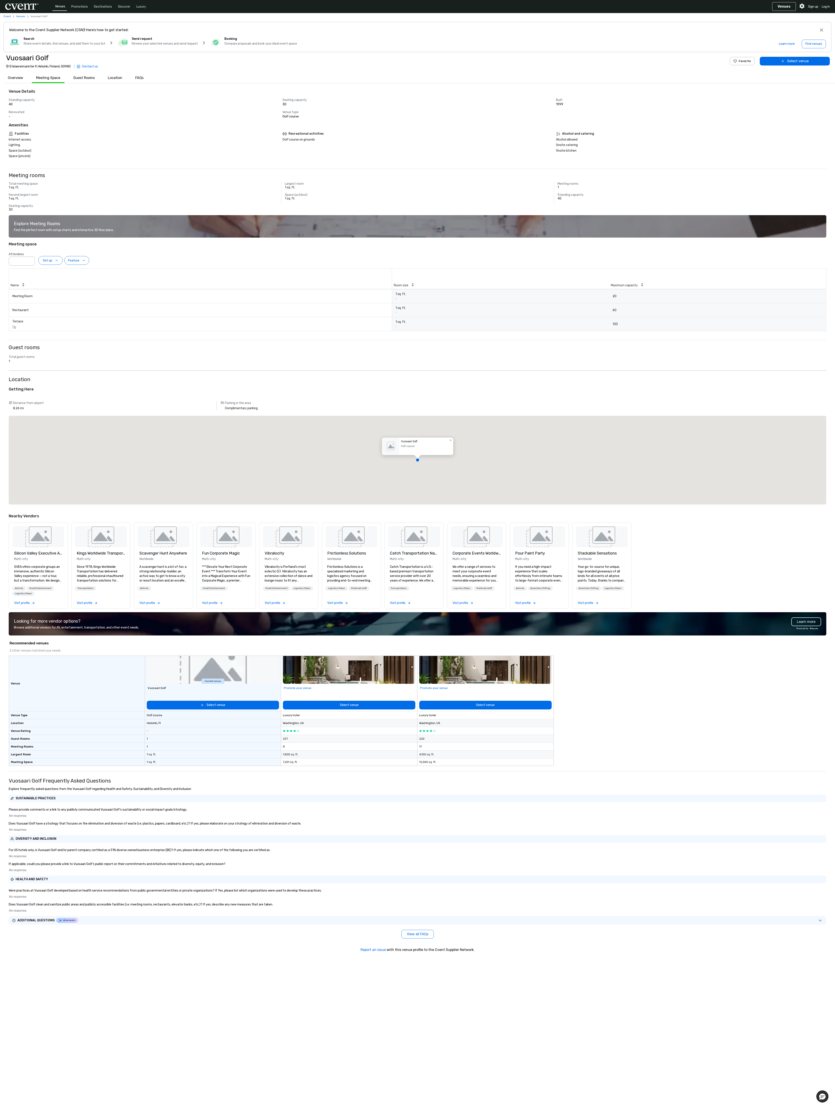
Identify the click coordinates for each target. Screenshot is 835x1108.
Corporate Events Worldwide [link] (477, 553)
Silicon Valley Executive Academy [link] (38, 553)
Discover (124, 6)
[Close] (821, 30)
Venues (60, 6)
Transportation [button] (86, 588)
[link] (38, 536)
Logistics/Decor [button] (23, 593)
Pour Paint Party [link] (530, 553)
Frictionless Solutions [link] (346, 553)
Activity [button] (19, 588)
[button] (30, 259)
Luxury (141, 6)
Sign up (813, 6)
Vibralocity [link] (274, 553)
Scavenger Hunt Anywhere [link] (163, 553)
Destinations (103, 6)
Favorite (745, 61)
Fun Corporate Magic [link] (221, 553)
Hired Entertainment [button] (40, 588)
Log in (826, 6)
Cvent (7, 16)
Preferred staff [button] (359, 588)
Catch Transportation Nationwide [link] (414, 553)
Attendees (16, 254)
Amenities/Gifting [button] (540, 588)
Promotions (79, 6)
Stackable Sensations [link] (597, 553)
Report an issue (373, 950)
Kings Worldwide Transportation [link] (101, 553)
